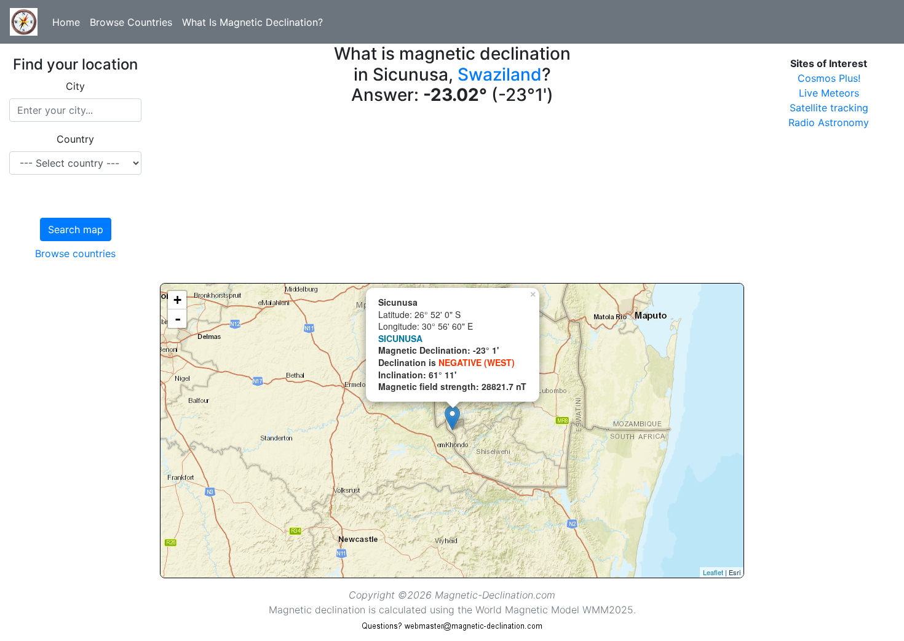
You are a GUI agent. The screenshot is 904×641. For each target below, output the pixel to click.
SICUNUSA (400, 338)
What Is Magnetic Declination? (252, 22)
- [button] (177, 318)
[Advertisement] (452, 197)
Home (66, 22)
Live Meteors (829, 93)
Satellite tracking (829, 108)
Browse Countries (131, 22)
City (75, 86)
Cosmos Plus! (829, 78)
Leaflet (713, 572)
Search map (75, 229)
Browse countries (75, 253)
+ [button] (177, 300)
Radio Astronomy (828, 122)
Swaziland (500, 74)
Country (75, 139)
